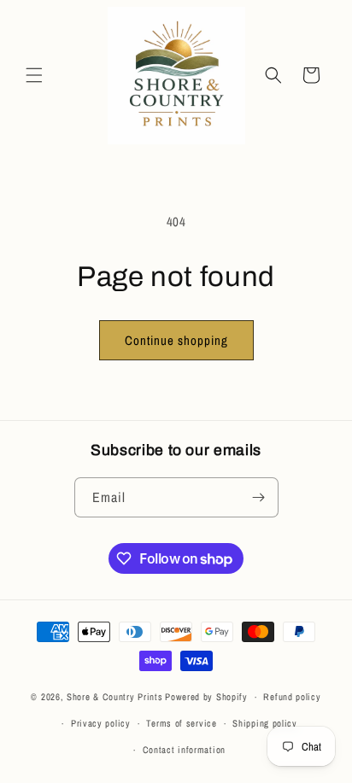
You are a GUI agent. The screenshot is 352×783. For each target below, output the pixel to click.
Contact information (184, 750)
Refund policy (291, 697)
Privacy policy (101, 723)
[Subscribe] (259, 497)
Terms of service (181, 723)
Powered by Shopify (206, 697)
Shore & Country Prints (114, 697)
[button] (34, 75)
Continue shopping (176, 340)
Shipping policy (264, 723)
